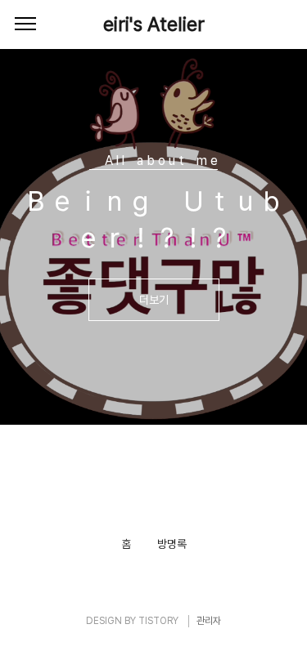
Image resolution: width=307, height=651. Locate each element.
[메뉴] (25, 24)
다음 (278, 396)
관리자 (208, 620)
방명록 (172, 544)
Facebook (140, 497)
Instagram (163, 497)
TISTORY (158, 620)
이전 (28, 396)
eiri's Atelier (154, 24)
